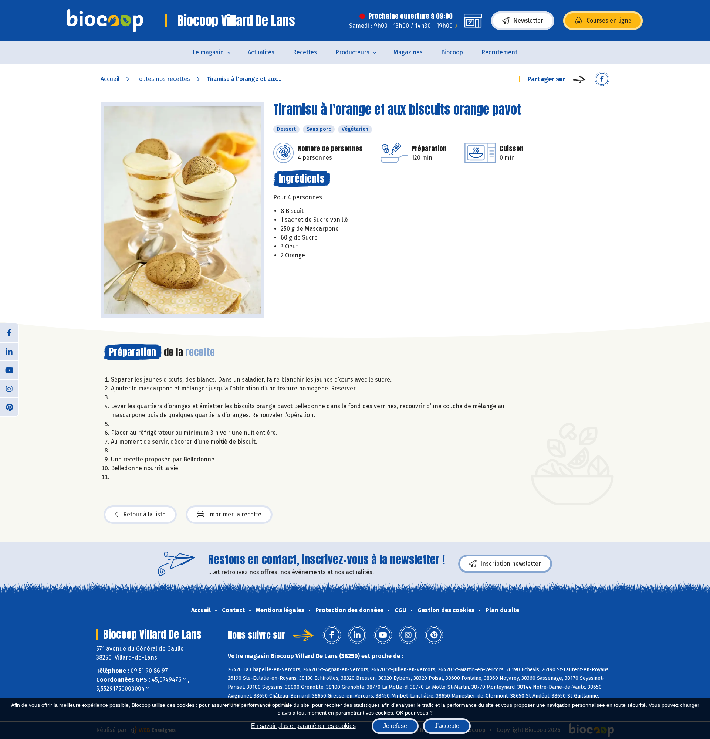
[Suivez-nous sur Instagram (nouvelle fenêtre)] (9, 388)
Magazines (408, 52)
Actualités (261, 52)
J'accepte (447, 726)
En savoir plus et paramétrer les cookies (303, 726)
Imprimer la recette (234, 514)
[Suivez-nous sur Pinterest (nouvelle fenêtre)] (9, 406)
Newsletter (528, 20)
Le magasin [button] (208, 52)
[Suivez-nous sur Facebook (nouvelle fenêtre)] (9, 332)
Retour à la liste (144, 514)
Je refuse (395, 726)
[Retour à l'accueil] (105, 20)
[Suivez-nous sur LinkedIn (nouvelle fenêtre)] (9, 351)
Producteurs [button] (352, 52)
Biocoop (452, 52)
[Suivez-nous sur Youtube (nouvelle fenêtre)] (9, 369)
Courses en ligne (609, 20)
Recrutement (499, 52)
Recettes (305, 52)
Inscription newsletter (510, 563)
